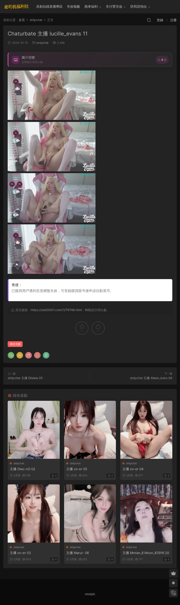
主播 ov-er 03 (20, 553)
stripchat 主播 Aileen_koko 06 (151, 378)
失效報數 (73, 6)
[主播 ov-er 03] (34, 513)
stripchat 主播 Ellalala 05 (25, 378)
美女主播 (15, 344)
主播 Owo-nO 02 (22, 469)
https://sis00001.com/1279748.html (56, 310)
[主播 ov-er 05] (90, 430)
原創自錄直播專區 (49, 6)
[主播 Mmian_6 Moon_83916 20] (146, 513)
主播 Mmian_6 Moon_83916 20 (145, 553)
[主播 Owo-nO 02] (34, 430)
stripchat (42, 42)
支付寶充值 (114, 6)
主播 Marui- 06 (77, 553)
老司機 (16, 6)
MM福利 (90, 594)
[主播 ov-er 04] (146, 430)
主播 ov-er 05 (76, 469)
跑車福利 (91, 6)
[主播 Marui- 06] (90, 513)
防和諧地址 (138, 6)
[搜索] (149, 20)
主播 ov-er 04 (133, 469)
